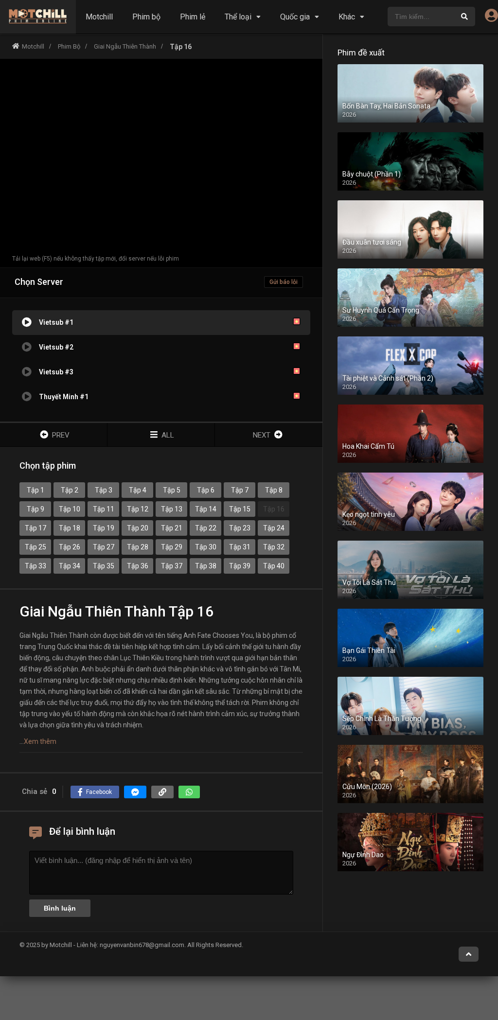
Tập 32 (274, 547)
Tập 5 (171, 490)
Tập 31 (239, 547)
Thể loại (238, 16)
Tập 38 (205, 566)
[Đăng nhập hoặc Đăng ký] (491, 18)
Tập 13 (171, 509)
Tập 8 (274, 490)
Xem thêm (40, 741)
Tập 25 (35, 547)
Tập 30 (205, 547)
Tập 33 (35, 566)
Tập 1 (35, 490)
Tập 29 (171, 547)
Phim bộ (146, 16)
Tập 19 (103, 528)
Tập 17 (35, 528)
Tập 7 (240, 490)
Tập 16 (274, 509)
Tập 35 (103, 566)
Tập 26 (69, 547)
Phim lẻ (192, 16)
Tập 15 (239, 509)
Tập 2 (69, 490)
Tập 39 (239, 566)
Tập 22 (205, 528)
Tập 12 (137, 509)
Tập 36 (137, 566)
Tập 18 (69, 528)
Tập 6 (205, 490)
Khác (346, 16)
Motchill (99, 16)
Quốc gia (295, 16)
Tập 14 (205, 509)
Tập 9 (35, 509)
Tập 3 (103, 490)
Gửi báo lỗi (283, 282)
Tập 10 (69, 509)
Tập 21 (171, 528)
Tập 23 (239, 528)
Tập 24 (274, 528)
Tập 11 (103, 509)
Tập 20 (137, 528)
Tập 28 (137, 547)
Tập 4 (137, 490)
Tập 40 (274, 566)
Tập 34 (69, 566)
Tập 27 (103, 547)
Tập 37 (171, 566)
